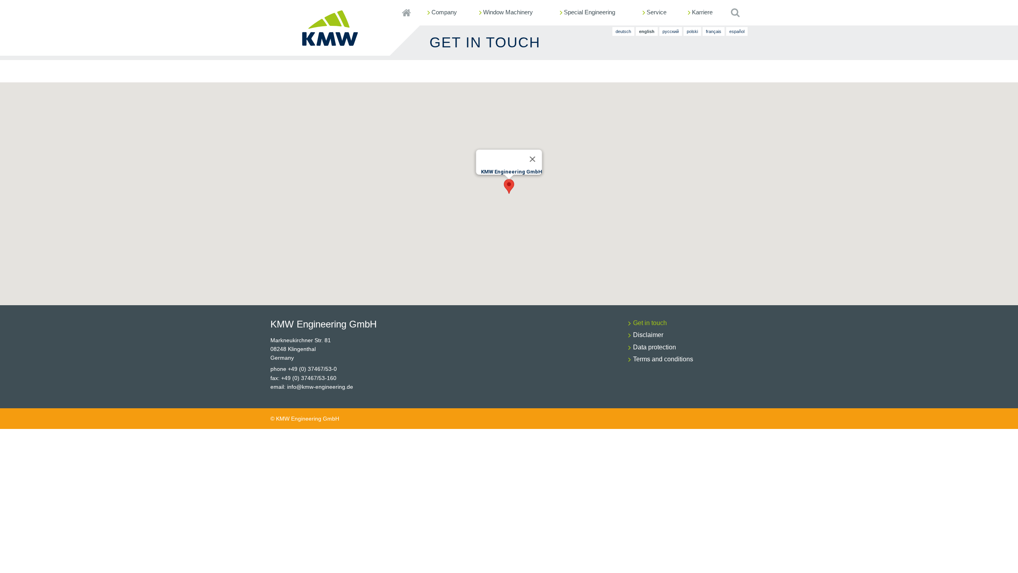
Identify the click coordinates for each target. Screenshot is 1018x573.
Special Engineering (589, 12)
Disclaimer (648, 334)
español (736, 31)
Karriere (702, 12)
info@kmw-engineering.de (320, 387)
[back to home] (330, 42)
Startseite (406, 12)
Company (444, 12)
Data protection (654, 347)
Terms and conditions (663, 359)
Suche (735, 12)
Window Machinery (508, 12)
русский (670, 31)
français (713, 31)
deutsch (623, 31)
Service (656, 12)
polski (692, 31)
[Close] (532, 159)
